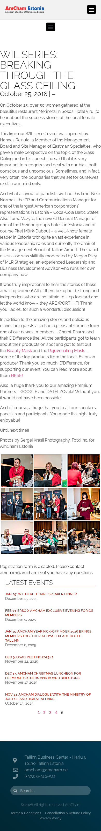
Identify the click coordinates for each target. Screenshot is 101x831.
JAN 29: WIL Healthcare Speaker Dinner (41, 594)
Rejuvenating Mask (66, 350)
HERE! (17, 375)
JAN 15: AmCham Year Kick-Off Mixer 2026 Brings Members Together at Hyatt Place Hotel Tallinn (48, 635)
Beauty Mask (20, 350)
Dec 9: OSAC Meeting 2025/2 (29, 657)
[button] (91, 9)
